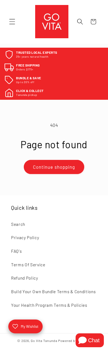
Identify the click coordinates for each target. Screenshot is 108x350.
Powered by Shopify (74, 341)
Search (18, 224)
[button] (12, 21)
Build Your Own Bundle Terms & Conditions (53, 291)
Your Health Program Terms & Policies (49, 305)
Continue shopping (54, 167)
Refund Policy (24, 277)
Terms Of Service (28, 264)
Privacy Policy (25, 237)
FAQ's (16, 251)
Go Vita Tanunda (44, 341)
